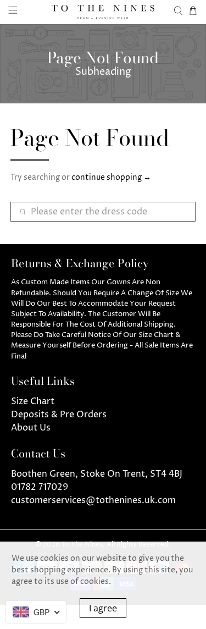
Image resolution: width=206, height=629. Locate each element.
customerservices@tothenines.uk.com (93, 500)
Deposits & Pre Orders (59, 415)
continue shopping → (111, 177)
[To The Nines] (103, 12)
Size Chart (32, 401)
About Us (31, 428)
